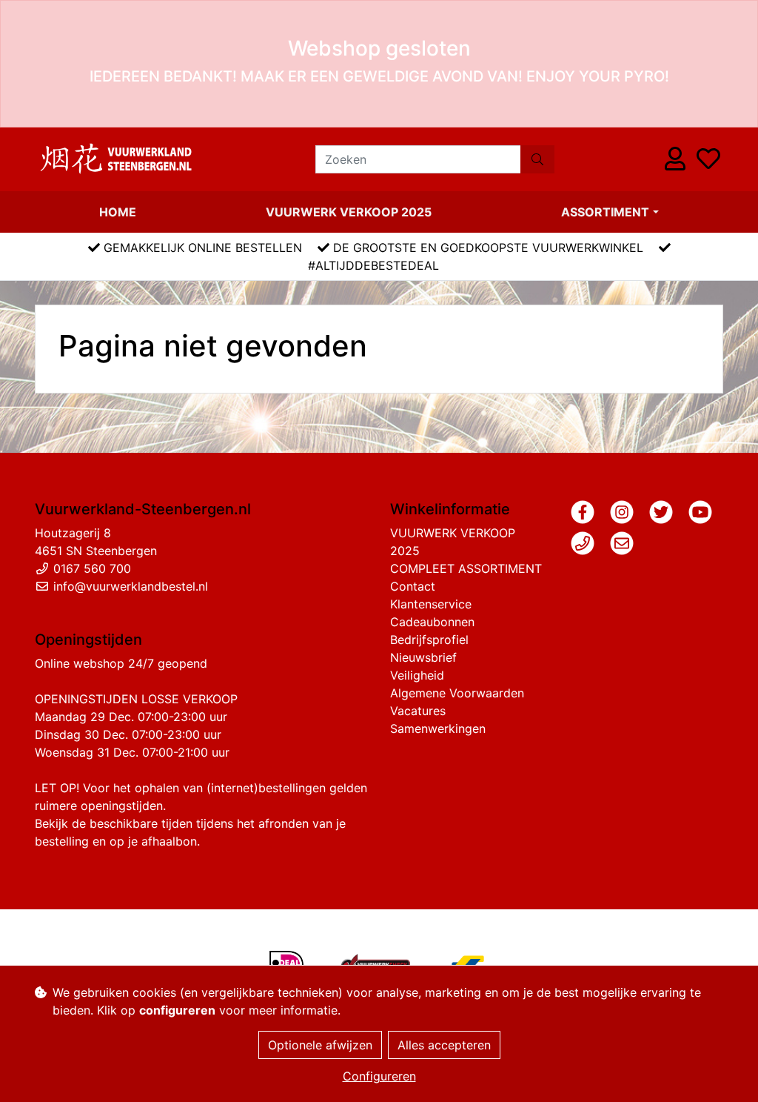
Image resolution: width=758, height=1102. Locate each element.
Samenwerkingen (438, 728)
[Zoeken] (537, 159)
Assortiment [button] (605, 212)
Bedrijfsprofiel (429, 639)
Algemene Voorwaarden (457, 693)
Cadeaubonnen (432, 621)
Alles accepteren (444, 1045)
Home (117, 212)
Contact (412, 586)
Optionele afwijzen (320, 1045)
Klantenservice (431, 604)
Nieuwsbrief (423, 657)
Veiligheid (417, 675)
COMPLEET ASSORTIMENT (466, 568)
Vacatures (418, 710)
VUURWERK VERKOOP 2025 (349, 212)
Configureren (379, 1076)
